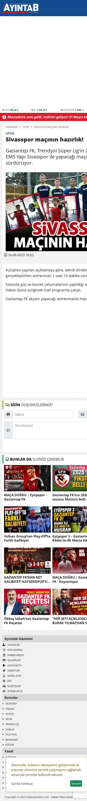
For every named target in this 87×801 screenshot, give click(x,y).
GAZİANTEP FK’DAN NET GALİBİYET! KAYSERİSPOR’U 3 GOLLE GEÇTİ (27, 579)
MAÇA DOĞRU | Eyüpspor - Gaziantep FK (25, 497)
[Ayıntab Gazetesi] (20, 8)
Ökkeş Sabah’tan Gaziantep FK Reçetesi (26, 621)
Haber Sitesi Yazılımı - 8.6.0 (66, 797)
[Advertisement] (43, 62)
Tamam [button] (76, 783)
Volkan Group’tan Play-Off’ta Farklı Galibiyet (27, 538)
